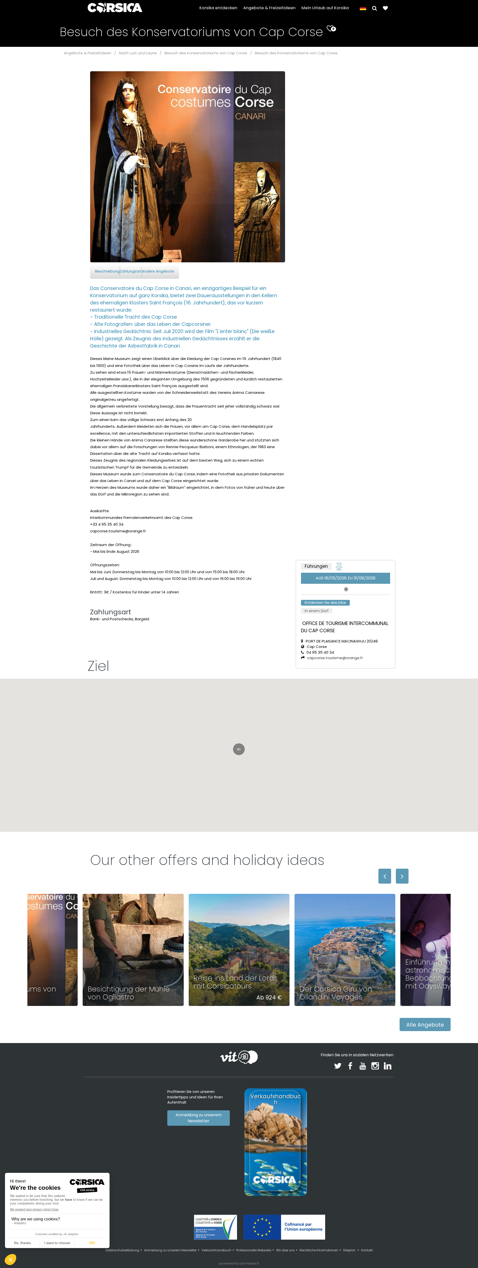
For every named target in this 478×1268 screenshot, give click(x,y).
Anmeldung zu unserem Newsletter (199, 1118)
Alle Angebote (425, 1024)
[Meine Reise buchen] (385, 7)
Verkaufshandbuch (216, 1250)
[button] (374, 7)
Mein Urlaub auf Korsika (325, 8)
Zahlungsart (131, 271)
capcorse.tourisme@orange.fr (335, 657)
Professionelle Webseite (253, 1250)
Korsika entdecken (218, 8)
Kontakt (367, 1250)
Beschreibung (107, 271)
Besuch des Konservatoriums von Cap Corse (206, 53)
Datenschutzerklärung (122, 1250)
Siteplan (349, 1250)
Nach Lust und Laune (138, 53)
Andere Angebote (158, 271)
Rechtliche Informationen (319, 1250)
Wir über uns (285, 1250)
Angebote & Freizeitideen (269, 8)
